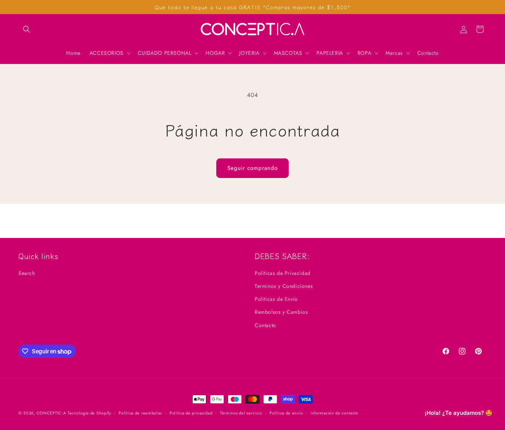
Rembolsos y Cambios (281, 312)
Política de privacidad (191, 413)
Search (26, 273)
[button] (26, 29)
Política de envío (286, 413)
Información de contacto (334, 413)
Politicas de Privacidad (283, 273)
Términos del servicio (241, 413)
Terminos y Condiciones (284, 286)
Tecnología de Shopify (89, 413)
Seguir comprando (252, 168)
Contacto (265, 325)
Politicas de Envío (276, 299)
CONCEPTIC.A (51, 413)
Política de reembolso (140, 413)
